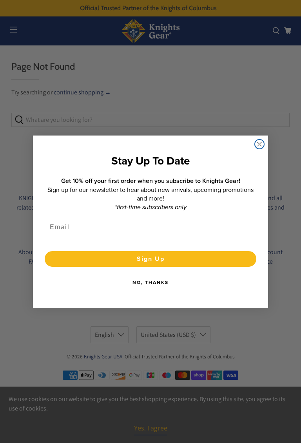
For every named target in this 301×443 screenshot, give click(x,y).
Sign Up (151, 258)
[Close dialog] (259, 144)
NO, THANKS (150, 282)
